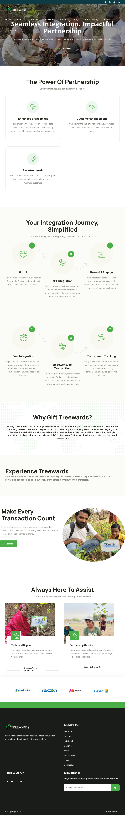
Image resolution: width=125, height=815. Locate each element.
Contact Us (69, 765)
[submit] (115, 787)
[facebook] (7, 781)
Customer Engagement (92, 119)
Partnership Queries (82, 645)
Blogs (76, 19)
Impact (107, 19)
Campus (64, 19)
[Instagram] (16, 781)
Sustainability (91, 19)
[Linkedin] (21, 781)
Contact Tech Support (30, 669)
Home (8, 19)
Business (35, 19)
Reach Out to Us (91, 667)
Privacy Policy (112, 811)
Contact (12, 30)
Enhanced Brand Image (33, 119)
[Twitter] (12, 781)
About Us (21, 19)
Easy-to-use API (33, 170)
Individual (49, 19)
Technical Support (22, 645)
